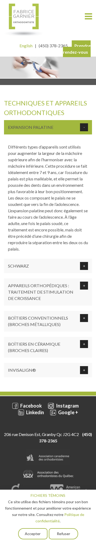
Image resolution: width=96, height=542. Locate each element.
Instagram (67, 406)
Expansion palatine (30, 127)
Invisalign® (22, 369)
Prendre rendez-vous (77, 48)
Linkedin (34, 412)
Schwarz (18, 265)
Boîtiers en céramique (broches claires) (34, 347)
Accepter (33, 533)
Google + (67, 412)
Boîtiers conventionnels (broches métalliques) (38, 321)
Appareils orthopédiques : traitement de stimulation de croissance (40, 292)
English (26, 45)
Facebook (30, 406)
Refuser (63, 533)
